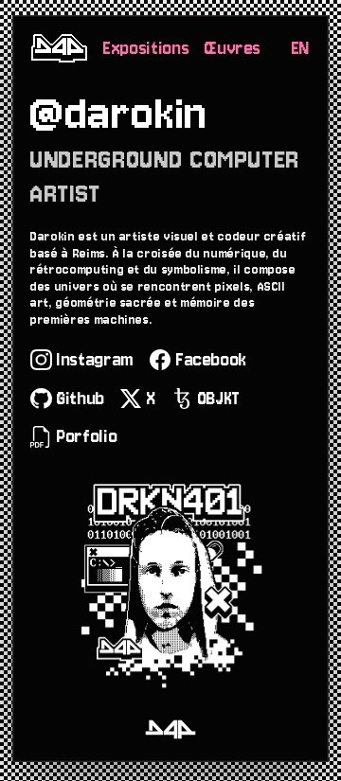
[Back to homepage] (59, 48)
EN (301, 48)
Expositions (146, 48)
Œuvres (233, 48)
